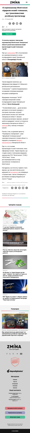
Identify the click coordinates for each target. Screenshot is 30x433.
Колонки (15, 385)
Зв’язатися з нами (15, 417)
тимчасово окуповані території (18, 185)
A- (7, 27)
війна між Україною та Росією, (13, 182)
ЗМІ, (21, 182)
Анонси (15, 388)
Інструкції (15, 383)
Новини (15, 379)
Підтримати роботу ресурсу (15, 408)
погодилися (14, 172)
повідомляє (11, 53)
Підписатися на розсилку (15, 412)
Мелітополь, (25, 182)
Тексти (15, 381)
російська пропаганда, (7, 185)
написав (5, 125)
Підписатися (9, 34)
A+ (3, 27)
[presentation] (4, 322)
